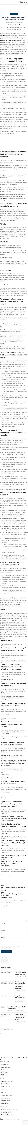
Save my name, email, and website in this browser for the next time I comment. (13, 946)
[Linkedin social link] (13, 880)
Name (3, 923)
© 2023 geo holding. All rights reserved (9, 1119)
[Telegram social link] (17, 880)
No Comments (19, 1010)
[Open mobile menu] (1, 2)
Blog (11, 13)
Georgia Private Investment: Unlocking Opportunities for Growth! (12, 724)
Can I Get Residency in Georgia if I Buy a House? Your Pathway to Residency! (14, 843)
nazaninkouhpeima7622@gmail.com (14, 22)
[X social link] (6, 880)
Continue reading (5, 657)
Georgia (16, 13)
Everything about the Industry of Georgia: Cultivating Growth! (20, 972)
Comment (4, 906)
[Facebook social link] (2, 880)
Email (3, 930)
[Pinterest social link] (10, 880)
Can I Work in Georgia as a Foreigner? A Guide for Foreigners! (11, 863)
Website (3, 937)
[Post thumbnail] (7, 974)
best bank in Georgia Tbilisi (7, 40)
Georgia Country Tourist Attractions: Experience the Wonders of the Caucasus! (11, 667)
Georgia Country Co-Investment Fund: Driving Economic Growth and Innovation (13, 763)
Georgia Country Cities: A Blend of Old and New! (20, 997)
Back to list (3, 890)
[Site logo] (23, 2)
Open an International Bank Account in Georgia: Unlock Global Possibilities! (11, 804)
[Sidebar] (2, 1124)
